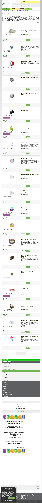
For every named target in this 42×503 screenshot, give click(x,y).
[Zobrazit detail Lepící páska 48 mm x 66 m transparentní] (12, 31)
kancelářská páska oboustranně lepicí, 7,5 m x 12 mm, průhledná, (29, 142)
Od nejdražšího (15, 24)
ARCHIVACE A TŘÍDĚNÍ (6, 363)
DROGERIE (4, 390)
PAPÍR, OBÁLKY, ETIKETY (6, 359)
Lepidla (5, 375)
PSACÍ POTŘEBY (5, 364)
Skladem (21, 24)
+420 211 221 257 (21, 406)
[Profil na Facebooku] (38, 487)
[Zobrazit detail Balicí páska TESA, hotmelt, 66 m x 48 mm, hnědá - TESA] (12, 257)
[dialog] (8, 494)
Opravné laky (6, 377)
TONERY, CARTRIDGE (6, 382)
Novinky (21, 411)
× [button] (15, 487)
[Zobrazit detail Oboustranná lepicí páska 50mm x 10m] (12, 225)
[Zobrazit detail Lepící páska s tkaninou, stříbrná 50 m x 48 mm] (12, 79)
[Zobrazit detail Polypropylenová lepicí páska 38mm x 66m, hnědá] (12, 273)
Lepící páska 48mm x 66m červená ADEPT (29, 61)
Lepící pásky (27, 10)
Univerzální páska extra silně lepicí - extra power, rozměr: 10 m (29, 304)
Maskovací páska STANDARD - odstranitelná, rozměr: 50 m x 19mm (29, 288)
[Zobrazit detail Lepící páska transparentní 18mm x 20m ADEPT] (12, 192)
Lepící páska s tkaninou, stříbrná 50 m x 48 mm (30, 77)
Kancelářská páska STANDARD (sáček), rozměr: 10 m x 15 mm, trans (30, 320)
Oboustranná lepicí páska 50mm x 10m (28, 223)
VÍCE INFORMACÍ (21, 447)
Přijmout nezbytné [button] (5, 498)
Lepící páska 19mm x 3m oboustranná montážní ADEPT (28, 159)
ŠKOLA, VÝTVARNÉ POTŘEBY (7, 394)
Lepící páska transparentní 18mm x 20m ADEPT (30, 190)
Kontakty (32, 495)
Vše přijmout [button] (12, 498)
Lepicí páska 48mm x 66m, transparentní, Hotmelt (29, 94)
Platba (22, 497)
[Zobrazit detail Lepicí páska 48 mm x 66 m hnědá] (12, 47)
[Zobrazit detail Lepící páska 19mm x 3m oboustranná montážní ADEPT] (12, 160)
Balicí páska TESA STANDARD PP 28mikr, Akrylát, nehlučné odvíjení (28, 240)
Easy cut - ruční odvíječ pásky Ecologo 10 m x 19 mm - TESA (30, 126)
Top (3, 24)
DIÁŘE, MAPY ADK (6, 380)
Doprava (22, 496)
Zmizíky (5, 378)
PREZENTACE (5, 388)
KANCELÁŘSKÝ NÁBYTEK (6, 392)
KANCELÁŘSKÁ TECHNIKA (7, 384)
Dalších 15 (21, 353)
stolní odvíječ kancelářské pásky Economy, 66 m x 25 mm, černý (29, 110)
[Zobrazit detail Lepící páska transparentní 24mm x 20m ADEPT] (12, 176)
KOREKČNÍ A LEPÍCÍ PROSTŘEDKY (18, 10)
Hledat (28, 5)
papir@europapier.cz (21, 408)
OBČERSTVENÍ (5, 386)
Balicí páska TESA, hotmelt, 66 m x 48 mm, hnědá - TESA (29, 256)
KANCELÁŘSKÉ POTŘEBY (7, 10)
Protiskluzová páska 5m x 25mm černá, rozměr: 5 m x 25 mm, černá (30, 207)
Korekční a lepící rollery (7, 372)
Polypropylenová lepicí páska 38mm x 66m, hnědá (29, 272)
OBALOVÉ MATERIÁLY (6, 366)
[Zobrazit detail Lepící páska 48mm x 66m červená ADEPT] (12, 63)
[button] (8, 500)
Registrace (34, 1)
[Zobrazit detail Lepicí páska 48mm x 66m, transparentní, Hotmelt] (12, 95)
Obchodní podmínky (24, 495)
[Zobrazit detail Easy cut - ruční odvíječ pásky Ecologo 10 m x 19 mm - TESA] (12, 128)
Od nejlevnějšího (9, 24)
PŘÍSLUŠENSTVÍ (5, 396)
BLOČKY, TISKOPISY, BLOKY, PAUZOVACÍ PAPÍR (10, 369)
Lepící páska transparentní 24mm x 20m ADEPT (30, 174)
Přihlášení (24, 1)
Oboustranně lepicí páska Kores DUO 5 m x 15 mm (29, 337)
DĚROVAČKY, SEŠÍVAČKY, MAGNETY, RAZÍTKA (10, 367)
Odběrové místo (24, 498)
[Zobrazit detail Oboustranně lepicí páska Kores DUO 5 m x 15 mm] (12, 338)
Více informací (9, 496)
